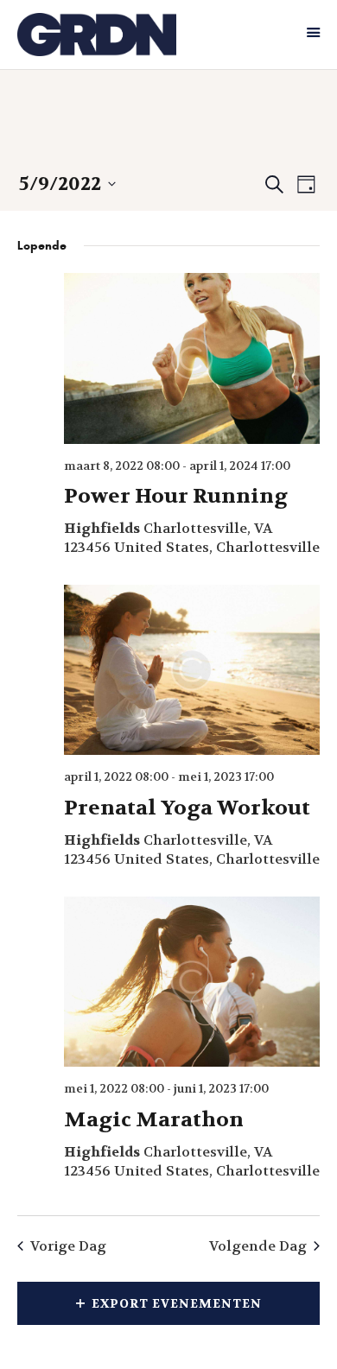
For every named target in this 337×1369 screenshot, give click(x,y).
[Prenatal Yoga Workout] (192, 670)
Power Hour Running (176, 496)
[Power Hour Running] (192, 358)
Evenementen (82, 136)
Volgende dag (258, 1246)
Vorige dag (68, 1246)
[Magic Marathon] (192, 982)
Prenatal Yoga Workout (187, 808)
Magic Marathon (154, 1119)
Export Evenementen (177, 1303)
